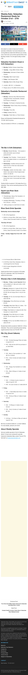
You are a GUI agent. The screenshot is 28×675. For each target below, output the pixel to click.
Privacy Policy (4, 653)
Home (2, 11)
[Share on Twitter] (14, 44)
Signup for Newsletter (6, 656)
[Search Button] (26, 2)
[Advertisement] (14, 519)
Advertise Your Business (7, 647)
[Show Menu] (1, 2)
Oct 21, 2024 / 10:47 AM (8, 23)
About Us (3, 645)
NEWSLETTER (18, 7)
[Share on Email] (23, 44)
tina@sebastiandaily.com (13, 438)
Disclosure (3, 651)
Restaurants (6, 11)
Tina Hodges (8, 21)
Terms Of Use (4, 654)
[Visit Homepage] (14, 2)
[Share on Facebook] (5, 44)
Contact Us (3, 649)
